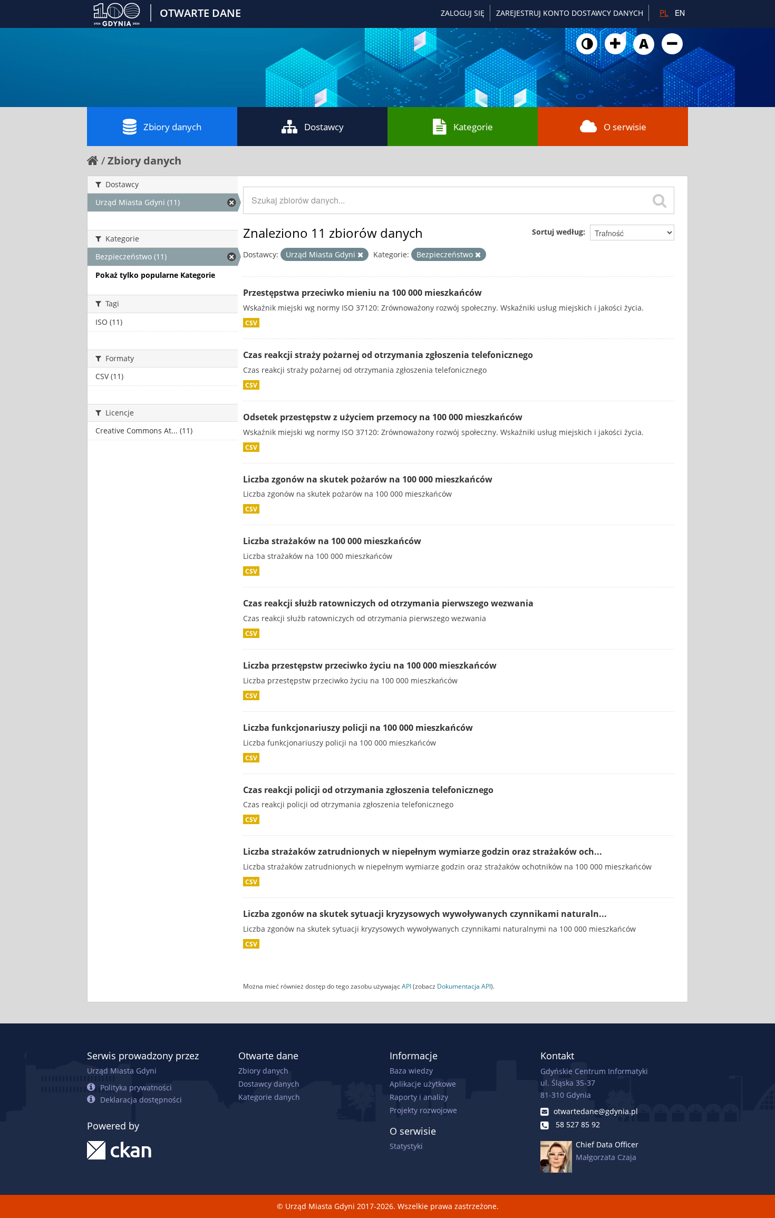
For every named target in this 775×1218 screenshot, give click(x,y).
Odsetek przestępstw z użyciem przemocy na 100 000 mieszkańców (382, 417)
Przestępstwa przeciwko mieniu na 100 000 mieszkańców (362, 292)
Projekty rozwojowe (423, 1110)
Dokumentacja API (464, 986)
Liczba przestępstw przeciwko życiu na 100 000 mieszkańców (370, 665)
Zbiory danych (172, 127)
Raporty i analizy (419, 1097)
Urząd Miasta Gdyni (122, 1071)
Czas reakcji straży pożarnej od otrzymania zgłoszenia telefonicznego (388, 355)
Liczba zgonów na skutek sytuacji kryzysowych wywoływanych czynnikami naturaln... (425, 914)
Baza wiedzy (411, 1071)
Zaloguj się (463, 13)
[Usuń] (360, 254)
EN (680, 12)
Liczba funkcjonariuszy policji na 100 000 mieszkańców (358, 727)
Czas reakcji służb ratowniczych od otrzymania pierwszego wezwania (388, 603)
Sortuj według (557, 232)
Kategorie (473, 127)
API (406, 986)
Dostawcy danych (268, 1084)
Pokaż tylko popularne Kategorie (155, 275)
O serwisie (625, 127)
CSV (251, 322)
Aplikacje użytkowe (423, 1084)
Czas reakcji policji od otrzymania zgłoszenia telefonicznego (368, 790)
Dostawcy (324, 127)
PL (664, 12)
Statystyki (406, 1146)
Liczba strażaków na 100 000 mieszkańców (332, 541)
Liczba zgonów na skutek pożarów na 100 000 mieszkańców (367, 479)
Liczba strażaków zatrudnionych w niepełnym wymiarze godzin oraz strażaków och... (422, 851)
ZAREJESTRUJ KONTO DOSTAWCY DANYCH (569, 13)
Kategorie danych (269, 1097)
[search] (659, 200)
